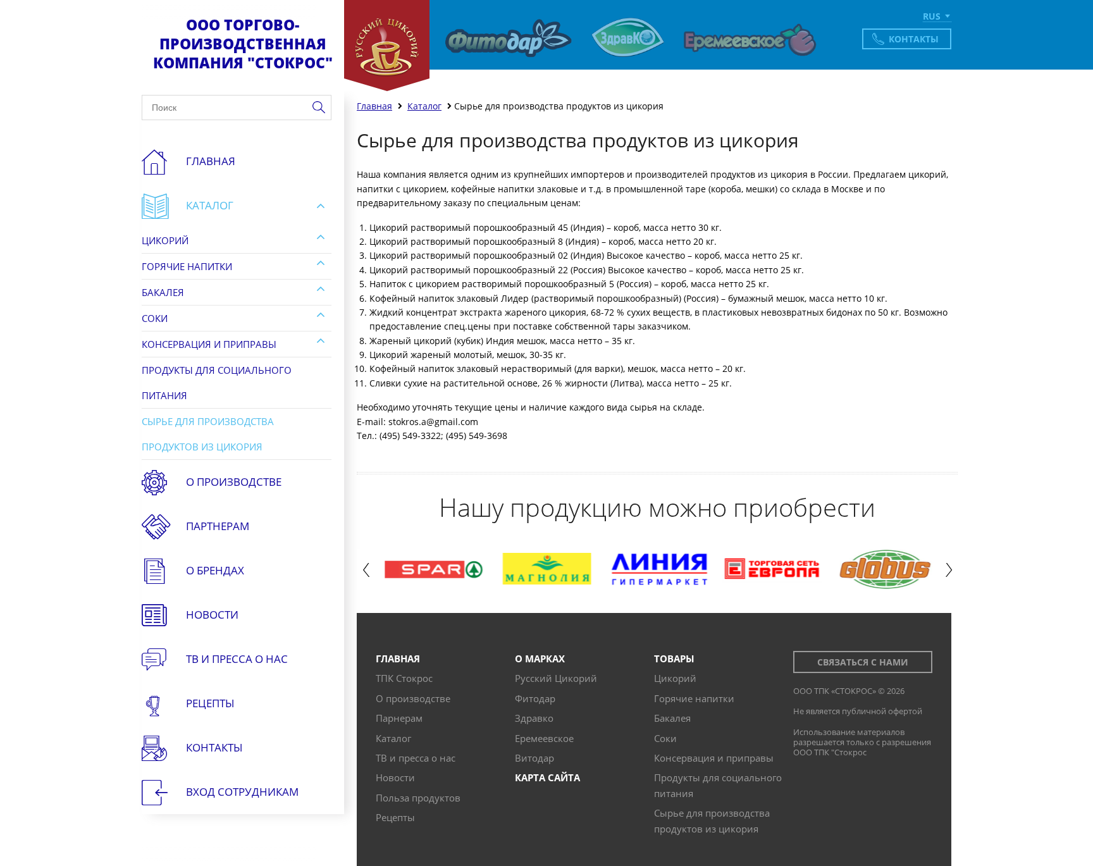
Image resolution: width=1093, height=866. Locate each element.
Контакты (914, 39)
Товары (674, 658)
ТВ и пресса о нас (415, 758)
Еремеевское (544, 738)
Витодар (534, 758)
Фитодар (535, 698)
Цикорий (165, 240)
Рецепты (210, 703)
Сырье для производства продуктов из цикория (208, 434)
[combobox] (937, 17)
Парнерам (399, 718)
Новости (212, 614)
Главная (210, 161)
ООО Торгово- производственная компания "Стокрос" (243, 44)
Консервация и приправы (209, 344)
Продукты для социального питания (217, 383)
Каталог (209, 205)
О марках (540, 658)
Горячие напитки (187, 266)
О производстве (233, 481)
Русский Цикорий (556, 678)
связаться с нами (862, 662)
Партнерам (217, 526)
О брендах (215, 570)
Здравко (534, 718)
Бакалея (163, 292)
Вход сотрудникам (242, 791)
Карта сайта (547, 777)
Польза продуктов (418, 797)
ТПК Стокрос (404, 678)
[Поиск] (318, 107)
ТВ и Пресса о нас (237, 659)
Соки (155, 318)
